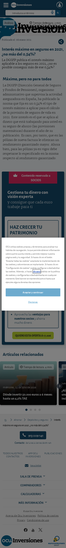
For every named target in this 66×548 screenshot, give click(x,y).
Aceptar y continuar (33, 292)
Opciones (33, 302)
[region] (33, 274)
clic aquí (37, 271)
